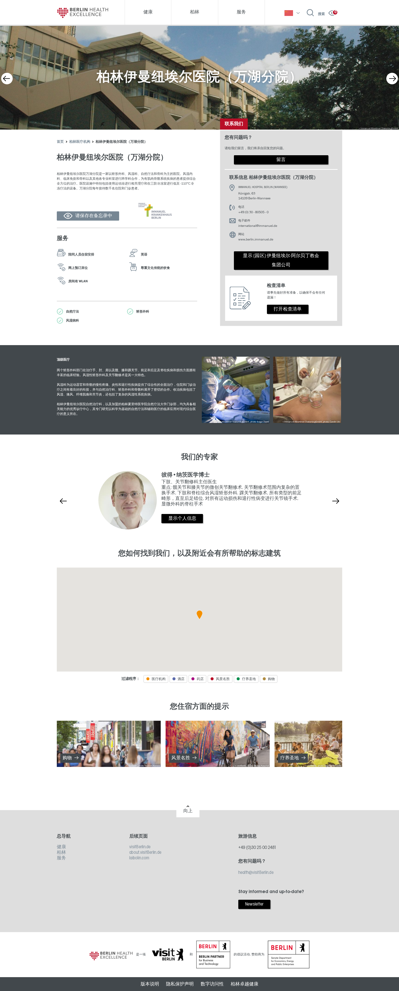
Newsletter (254, 904)
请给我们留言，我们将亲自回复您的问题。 (255, 148)
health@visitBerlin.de (256, 872)
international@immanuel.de (257, 226)
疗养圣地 (289, 758)
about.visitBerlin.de (145, 852)
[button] (199, 615)
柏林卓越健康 (244, 984)
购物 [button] (271, 679)
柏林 (61, 852)
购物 (67, 758)
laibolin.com (139, 858)
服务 (61, 858)
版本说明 (150, 984)
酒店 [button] (181, 679)
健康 (61, 847)
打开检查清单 (288, 309)
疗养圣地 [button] (249, 679)
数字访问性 (212, 984)
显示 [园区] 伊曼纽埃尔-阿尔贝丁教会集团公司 (281, 261)
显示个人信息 (182, 518)
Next (392, 78)
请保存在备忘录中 (93, 216)
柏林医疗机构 (80, 142)
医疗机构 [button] (159, 679)
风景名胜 (180, 758)
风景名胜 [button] (223, 679)
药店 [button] (200, 679)
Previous (7, 78)
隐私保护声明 (180, 984)
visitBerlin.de (140, 847)
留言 (281, 160)
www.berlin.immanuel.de (255, 239)
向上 (188, 811)
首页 (60, 142)
